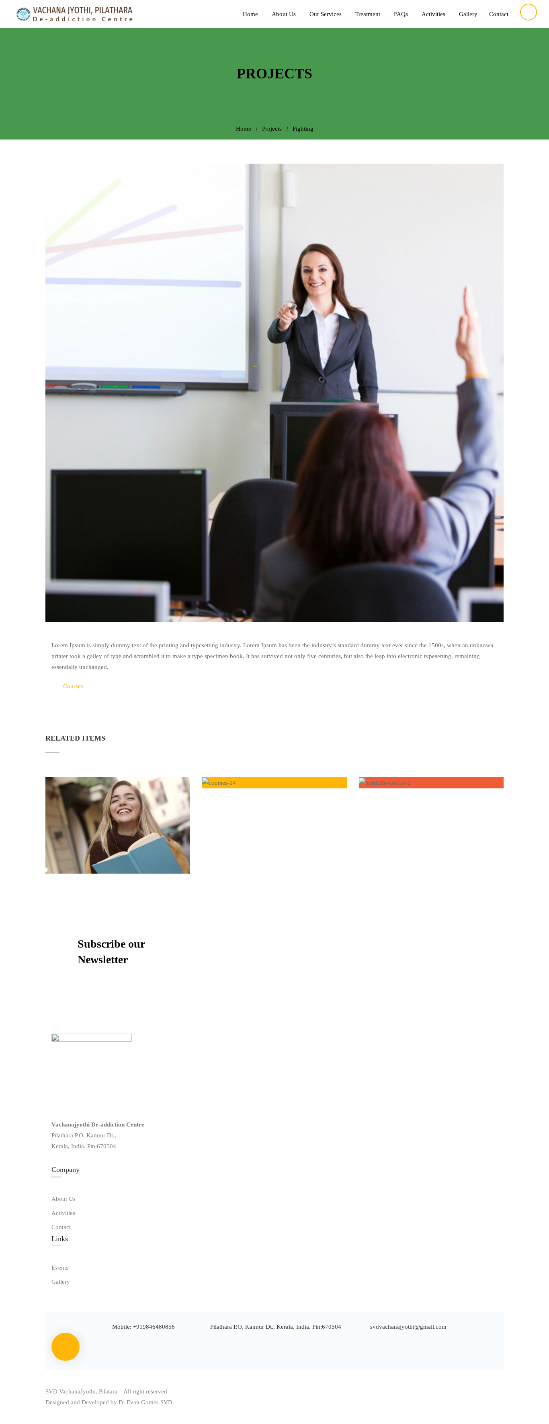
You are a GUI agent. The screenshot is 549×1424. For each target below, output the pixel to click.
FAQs (401, 14)
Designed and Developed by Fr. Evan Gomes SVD (108, 1402)
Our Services (325, 14)
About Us (284, 14)
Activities (433, 14)
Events (59, 1267)
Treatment (367, 14)
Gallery (468, 14)
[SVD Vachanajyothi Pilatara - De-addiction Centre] (72, 14)
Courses (73, 686)
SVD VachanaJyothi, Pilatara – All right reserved (106, 1391)
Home (250, 14)
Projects (272, 128)
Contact (498, 14)
